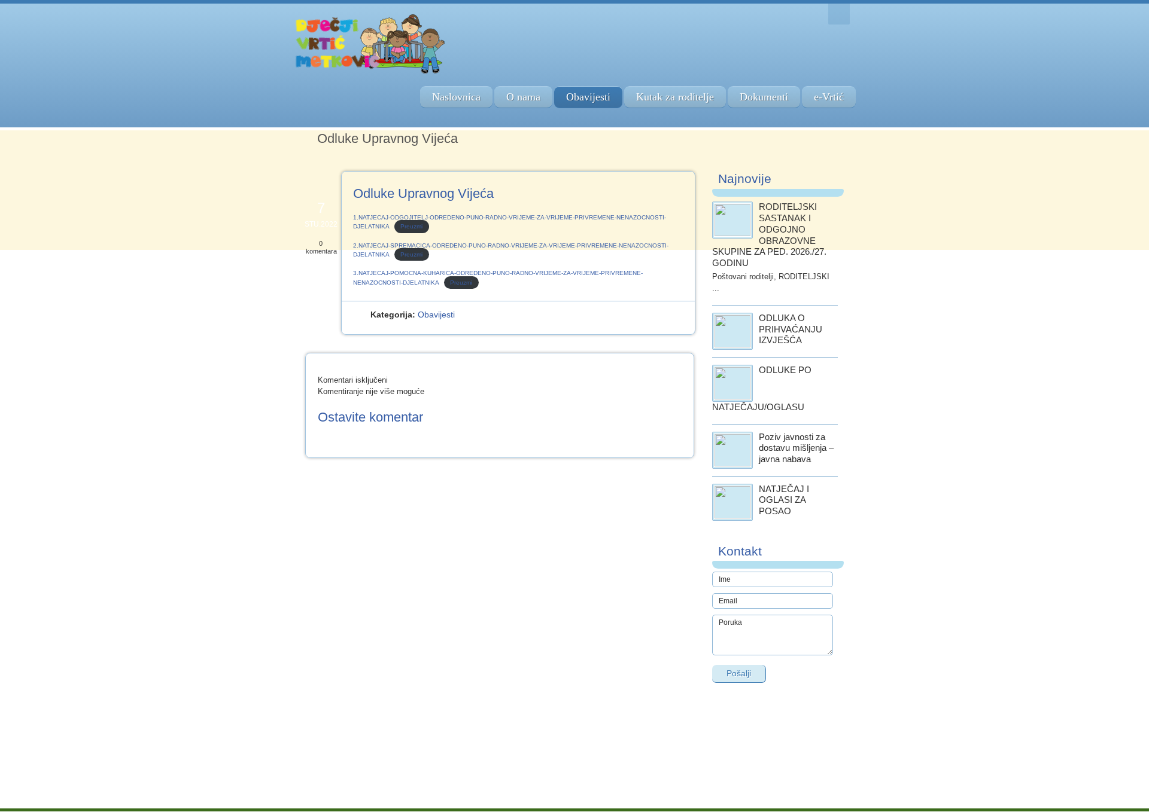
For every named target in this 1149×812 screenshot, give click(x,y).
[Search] (839, 14)
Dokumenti (764, 97)
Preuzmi (411, 226)
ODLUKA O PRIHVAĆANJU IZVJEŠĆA (790, 329)
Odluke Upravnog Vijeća (423, 193)
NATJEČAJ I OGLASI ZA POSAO (784, 500)
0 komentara (321, 247)
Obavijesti (588, 97)
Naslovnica (456, 97)
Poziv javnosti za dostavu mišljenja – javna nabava (796, 448)
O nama (523, 97)
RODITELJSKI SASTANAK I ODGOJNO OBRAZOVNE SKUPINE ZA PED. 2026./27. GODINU (769, 235)
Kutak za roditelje (675, 97)
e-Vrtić (829, 97)
